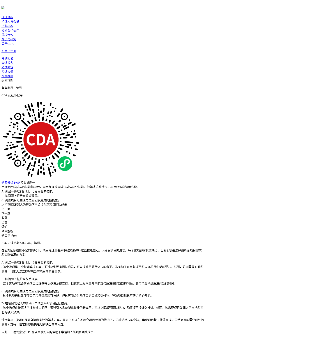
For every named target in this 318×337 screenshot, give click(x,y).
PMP (17, 182)
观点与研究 (8, 39)
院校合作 (7, 34)
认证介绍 (7, 17)
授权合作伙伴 (10, 30)
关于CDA (7, 43)
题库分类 (7, 182)
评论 (4, 226)
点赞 (4, 222)
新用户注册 (8, 51)
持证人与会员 (10, 21)
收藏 (4, 218)
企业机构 (7, 26)
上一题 (5, 209)
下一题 (5, 213)
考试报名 (7, 58)
